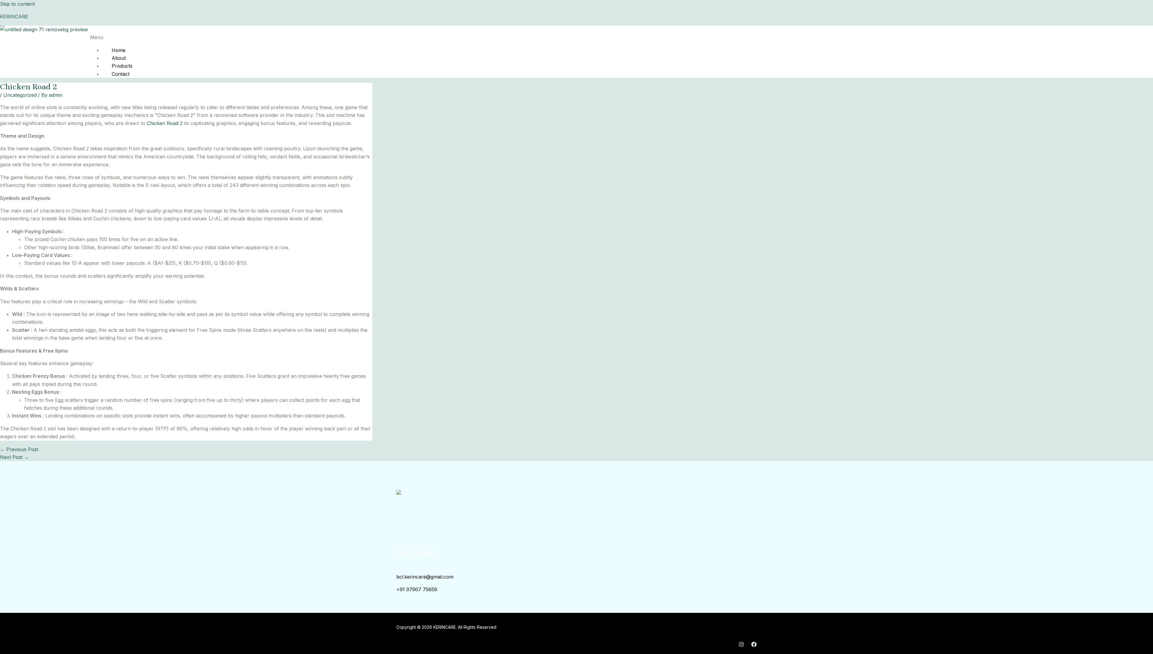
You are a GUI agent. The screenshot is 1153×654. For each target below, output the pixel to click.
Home (119, 50)
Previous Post (19, 449)
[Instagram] (741, 645)
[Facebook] (754, 645)
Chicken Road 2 (165, 123)
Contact (120, 74)
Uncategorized (20, 95)
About (119, 58)
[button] (460, 37)
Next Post (14, 457)
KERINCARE (14, 17)
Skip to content (17, 4)
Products (122, 66)
